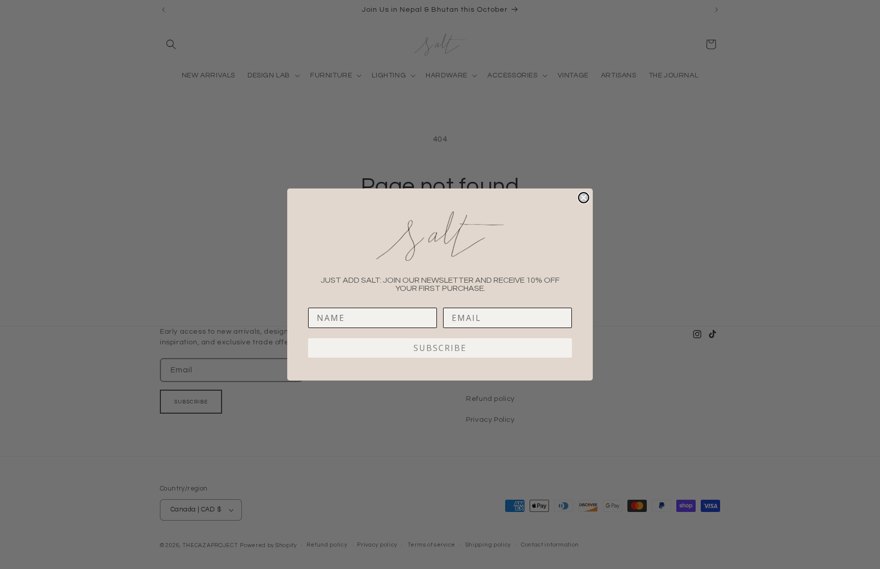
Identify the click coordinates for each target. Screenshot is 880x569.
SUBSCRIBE (440, 348)
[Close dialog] (584, 198)
